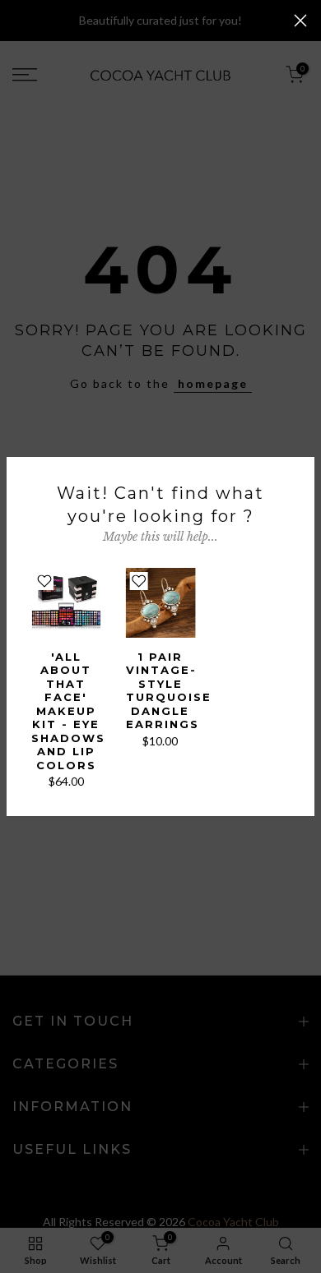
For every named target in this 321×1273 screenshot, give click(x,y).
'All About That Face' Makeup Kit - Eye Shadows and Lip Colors (68, 711)
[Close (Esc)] (300, 20)
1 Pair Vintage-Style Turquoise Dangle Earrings (169, 690)
